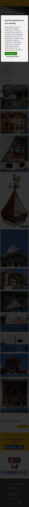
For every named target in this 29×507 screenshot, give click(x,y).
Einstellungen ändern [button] (12, 56)
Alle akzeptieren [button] (11, 53)
